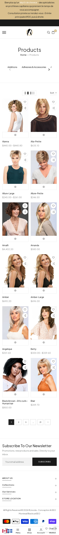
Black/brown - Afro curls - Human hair (15, 402)
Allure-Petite (37, 193)
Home (23, 54)
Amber (5, 297)
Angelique (7, 349)
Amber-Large (37, 297)
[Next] (48, 69)
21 (40, 422)
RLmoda (33, 510)
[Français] (10, 530)
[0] (53, 32)
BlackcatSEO (34, 513)
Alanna (5, 141)
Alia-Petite (36, 141)
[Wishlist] (25, 102)
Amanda (35, 245)
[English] (4, 530)
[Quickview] (15, 135)
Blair (33, 400)
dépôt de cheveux (28, 2)
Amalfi (5, 245)
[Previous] (10, 69)
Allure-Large (8, 193)
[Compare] (25, 108)
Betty (33, 349)
